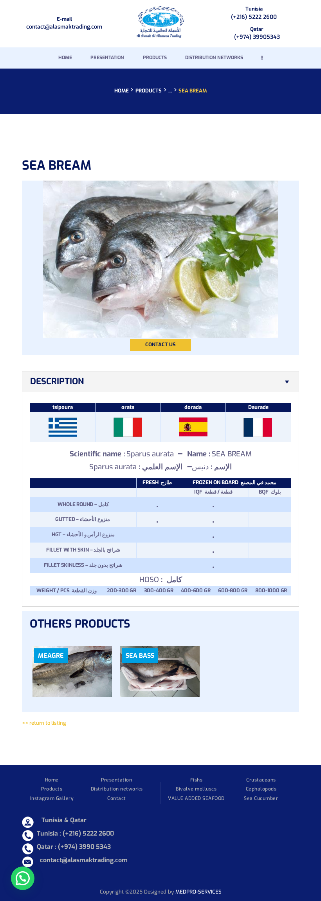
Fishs (196, 780)
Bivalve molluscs (196, 789)
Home (121, 91)
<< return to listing (44, 723)
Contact (116, 798)
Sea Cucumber (261, 798)
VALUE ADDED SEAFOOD (196, 798)
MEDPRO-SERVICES (198, 891)
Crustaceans (261, 780)
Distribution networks (117, 789)
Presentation (116, 780)
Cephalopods (261, 789)
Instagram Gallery (52, 798)
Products (148, 90)
